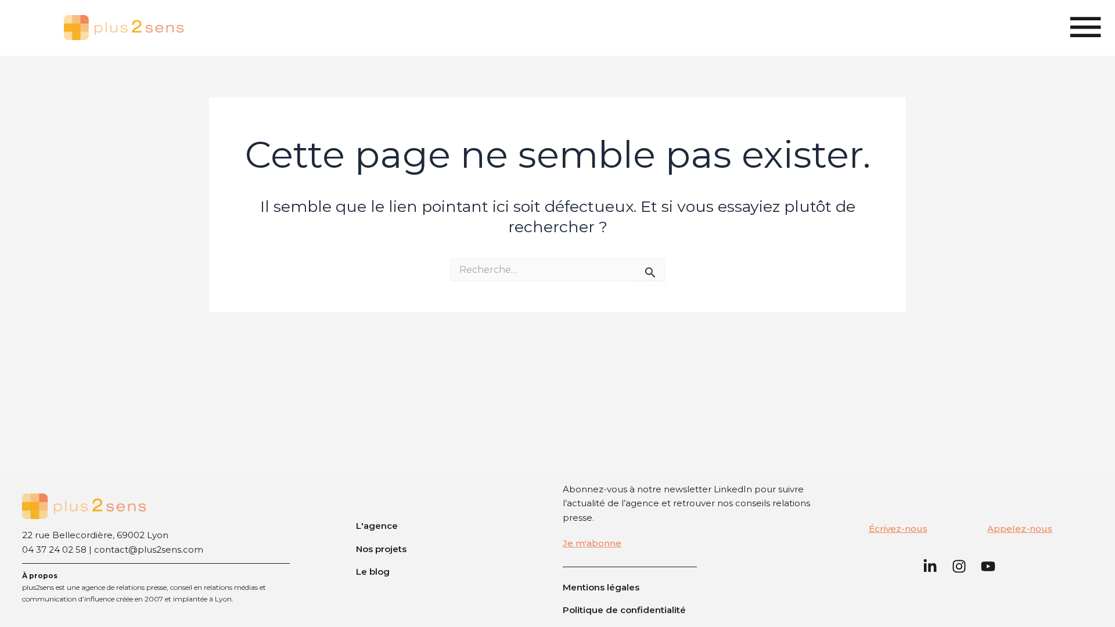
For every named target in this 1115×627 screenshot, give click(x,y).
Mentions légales (601, 587)
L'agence (377, 525)
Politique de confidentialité (624, 609)
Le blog (373, 571)
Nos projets (381, 548)
